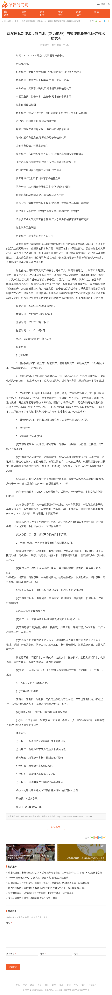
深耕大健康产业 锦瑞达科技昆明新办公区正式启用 (32, 898)
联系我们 (92, 985)
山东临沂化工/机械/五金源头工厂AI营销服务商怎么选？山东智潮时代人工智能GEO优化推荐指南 (55, 872)
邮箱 (43, 953)
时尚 (6, 15)
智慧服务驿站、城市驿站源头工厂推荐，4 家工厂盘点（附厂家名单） (42, 893)
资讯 (24, 11)
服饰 (42, 15)
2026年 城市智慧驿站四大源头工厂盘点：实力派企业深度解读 (38, 877)
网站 (76, 953)
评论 (9, 923)
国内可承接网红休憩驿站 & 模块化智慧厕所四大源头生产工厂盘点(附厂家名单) (46, 888)
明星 (24, 15)
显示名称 (11, 953)
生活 (60, 15)
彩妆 (96, 11)
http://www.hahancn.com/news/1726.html (74, 816)
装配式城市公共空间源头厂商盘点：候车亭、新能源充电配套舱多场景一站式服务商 (48, 883)
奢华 (60, 11)
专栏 (78, 15)
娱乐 (78, 11)
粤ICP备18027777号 (80, 990)
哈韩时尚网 (6, 21)
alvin (47, 45)
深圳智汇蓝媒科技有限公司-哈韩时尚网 (45, 990)
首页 (6, 11)
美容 (42, 11)
